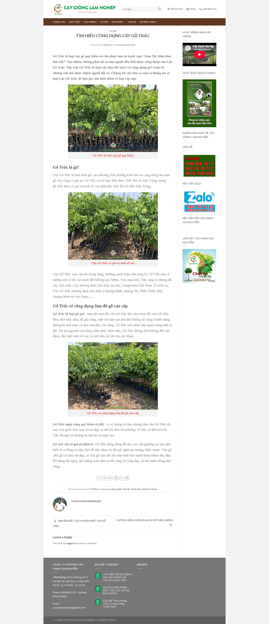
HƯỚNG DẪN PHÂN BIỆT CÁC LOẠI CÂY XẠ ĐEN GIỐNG (116, 590)
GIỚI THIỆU (74, 22)
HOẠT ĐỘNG (90, 22)
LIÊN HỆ (132, 22)
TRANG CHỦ (59, 22)
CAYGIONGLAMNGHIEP (124, 45)
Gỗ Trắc (126, 489)
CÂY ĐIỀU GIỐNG (147, 22)
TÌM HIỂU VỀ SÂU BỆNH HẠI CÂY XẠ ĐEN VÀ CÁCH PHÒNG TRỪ (117, 577)
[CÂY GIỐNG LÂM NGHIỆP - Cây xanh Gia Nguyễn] (84, 9)
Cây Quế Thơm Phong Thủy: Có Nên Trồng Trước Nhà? (115, 603)
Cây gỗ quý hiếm (115, 489)
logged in (71, 543)
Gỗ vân (154, 489)
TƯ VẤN (104, 22)
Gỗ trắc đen (136, 489)
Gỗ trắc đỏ (145, 489)
